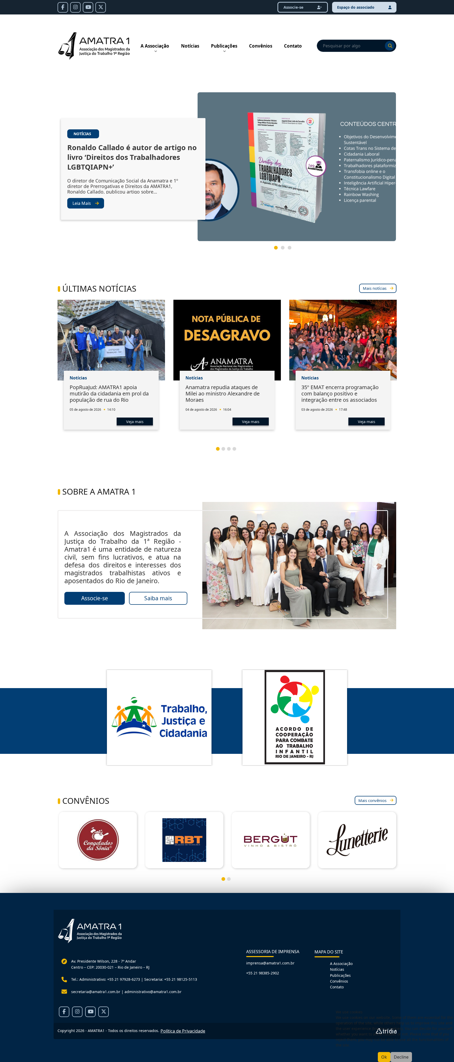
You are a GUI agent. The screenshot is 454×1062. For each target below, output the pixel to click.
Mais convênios (372, 800)
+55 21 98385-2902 (262, 972)
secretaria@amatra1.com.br (95, 991)
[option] (227, 168)
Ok (384, 1057)
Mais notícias (374, 288)
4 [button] (236, 451)
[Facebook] (63, 7)
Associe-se (294, 7)
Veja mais (134, 421)
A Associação (155, 46)
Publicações (224, 46)
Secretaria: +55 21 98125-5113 (170, 979)
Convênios (260, 46)
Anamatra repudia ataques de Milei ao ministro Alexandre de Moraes (222, 393)
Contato (293, 46)
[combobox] (356, 45)
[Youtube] (88, 7)
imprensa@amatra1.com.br (270, 963)
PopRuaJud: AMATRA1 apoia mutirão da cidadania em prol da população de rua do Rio (109, 393)
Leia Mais (82, 203)
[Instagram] (75, 7)
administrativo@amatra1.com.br (153, 991)
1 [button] (278, 250)
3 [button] (292, 250)
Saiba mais (158, 598)
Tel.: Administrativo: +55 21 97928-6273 (105, 979)
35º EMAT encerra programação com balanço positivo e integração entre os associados (340, 393)
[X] (100, 7)
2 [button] (285, 250)
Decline (401, 1057)
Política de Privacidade (183, 1031)
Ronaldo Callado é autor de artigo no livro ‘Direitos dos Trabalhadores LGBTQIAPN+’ (132, 157)
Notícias (190, 46)
